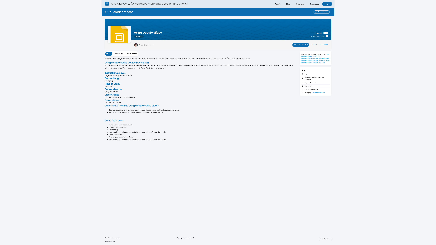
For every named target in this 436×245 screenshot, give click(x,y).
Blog (288, 4)
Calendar (300, 4)
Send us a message (112, 238)
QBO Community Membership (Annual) (313, 57)
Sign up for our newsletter (186, 238)
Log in (327, 4)
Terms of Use (110, 242)
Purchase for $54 (301, 45)
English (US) (325, 238)
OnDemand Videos (318, 93)
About (277, 4)
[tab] (109, 53)
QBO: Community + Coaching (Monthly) (315, 59)
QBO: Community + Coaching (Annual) (315, 61)
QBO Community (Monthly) (315, 55)
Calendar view (323, 12)
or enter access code (319, 45)
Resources (314, 4)
